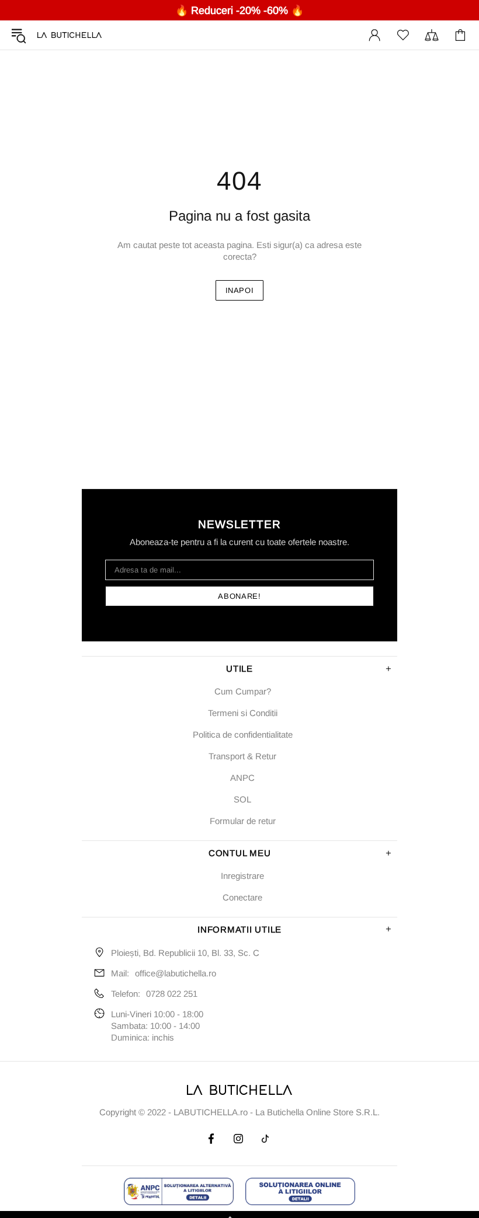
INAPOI (239, 290)
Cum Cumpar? (242, 691)
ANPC (242, 778)
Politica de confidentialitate (243, 734)
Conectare (242, 897)
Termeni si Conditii (242, 713)
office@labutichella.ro (175, 973)
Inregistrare (242, 876)
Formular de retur (243, 821)
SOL (242, 799)
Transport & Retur (242, 756)
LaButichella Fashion (69, 35)
